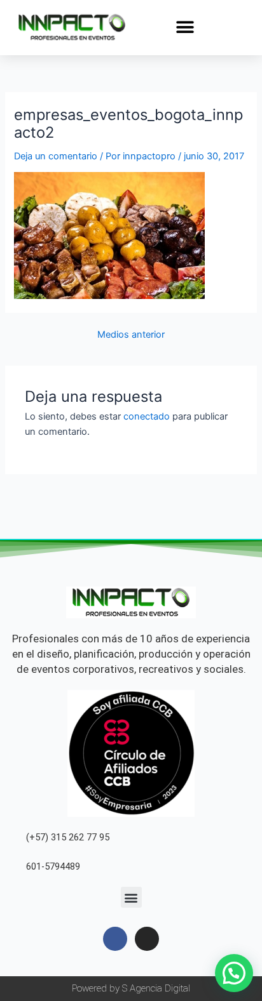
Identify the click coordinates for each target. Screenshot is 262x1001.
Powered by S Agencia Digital (131, 988)
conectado (146, 416)
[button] (184, 27)
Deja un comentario (55, 156)
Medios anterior (131, 335)
